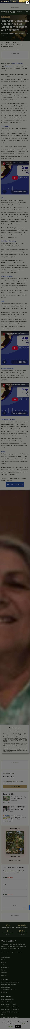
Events (14, 1)
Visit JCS (24, 1)
